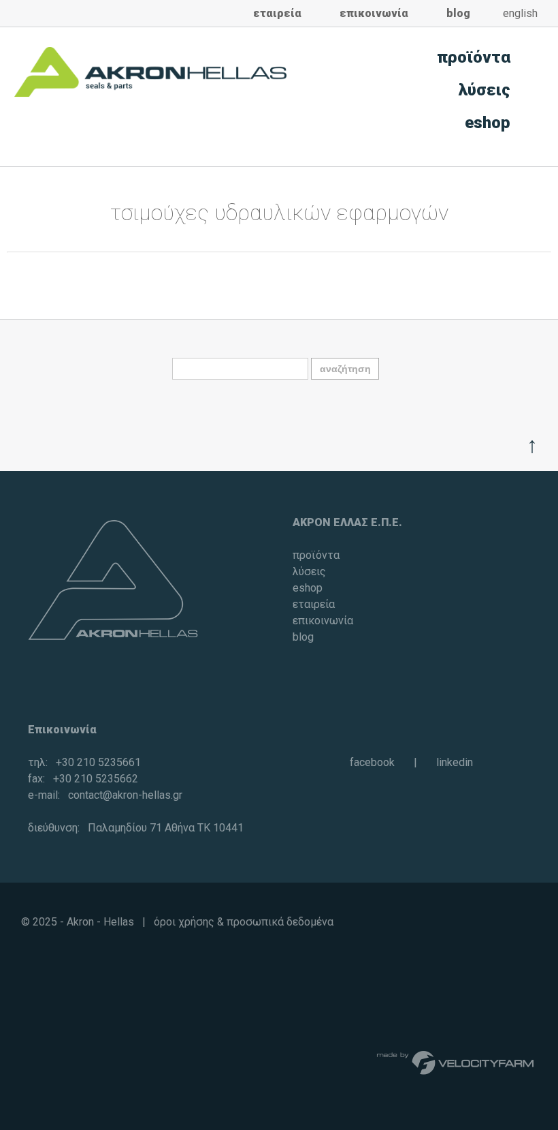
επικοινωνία (374, 13)
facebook (372, 762)
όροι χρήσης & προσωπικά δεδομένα (243, 921)
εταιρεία (277, 13)
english (520, 13)
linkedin (454, 762)
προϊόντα (473, 57)
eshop (487, 122)
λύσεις (484, 90)
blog (458, 13)
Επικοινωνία (62, 729)
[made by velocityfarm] (456, 1061)
